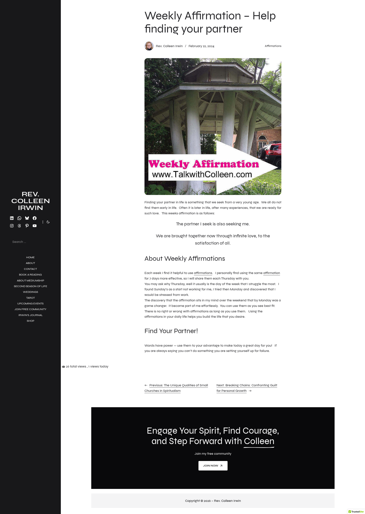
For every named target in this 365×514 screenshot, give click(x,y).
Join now (210, 465)
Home (30, 257)
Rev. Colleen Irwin (30, 201)
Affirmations (273, 46)
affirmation (271, 273)
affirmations (203, 273)
